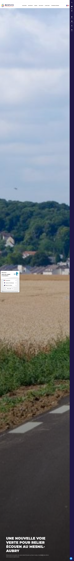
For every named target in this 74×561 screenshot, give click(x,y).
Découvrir (24, 5)
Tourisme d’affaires (55, 5)
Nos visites (41, 5)
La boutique (47, 5)
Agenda (35, 5)
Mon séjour (30, 5)
